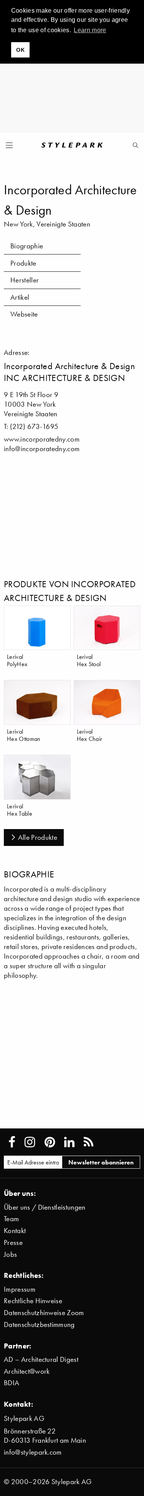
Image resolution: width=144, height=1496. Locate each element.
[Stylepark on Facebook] (12, 1142)
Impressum (19, 1289)
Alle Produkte (37, 837)
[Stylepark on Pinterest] (50, 1142)
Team (11, 1218)
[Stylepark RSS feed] (88, 1142)
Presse (13, 1242)
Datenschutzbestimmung (39, 1324)
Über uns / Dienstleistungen (45, 1207)
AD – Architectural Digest (41, 1359)
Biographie (26, 245)
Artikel (19, 297)
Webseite (24, 314)
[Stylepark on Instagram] (30, 1142)
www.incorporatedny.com (41, 439)
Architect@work (27, 1371)
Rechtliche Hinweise (33, 1300)
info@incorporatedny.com (41, 448)
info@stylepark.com (33, 1452)
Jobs (10, 1254)
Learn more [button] (90, 30)
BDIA (11, 1382)
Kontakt (15, 1230)
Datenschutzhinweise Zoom (44, 1312)
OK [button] (20, 50)
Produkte (23, 263)
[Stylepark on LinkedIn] (69, 1142)
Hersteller (24, 280)
